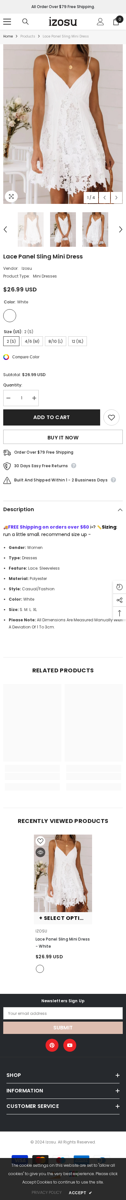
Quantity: (12, 385)
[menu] (7, 22)
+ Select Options (65, 918)
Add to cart (51, 417)
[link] (32, 776)
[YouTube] (69, 1045)
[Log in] (100, 21)
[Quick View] (40, 852)
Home (8, 36)
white (40, 969)
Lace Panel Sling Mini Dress (63, 942)
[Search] (25, 22)
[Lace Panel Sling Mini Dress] (63, 873)
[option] (63, 124)
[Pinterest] (52, 1045)
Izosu (27, 268)
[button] (104, 197)
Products (27, 36)
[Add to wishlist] (111, 417)
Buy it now (63, 437)
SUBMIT (63, 1027)
